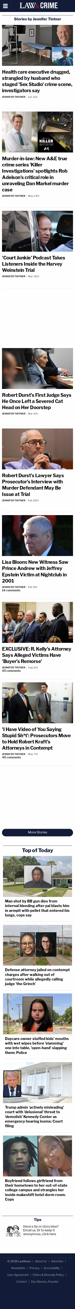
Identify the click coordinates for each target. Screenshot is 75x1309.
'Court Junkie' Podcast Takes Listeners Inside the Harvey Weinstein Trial (33, 264)
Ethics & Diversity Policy (48, 1274)
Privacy (34, 1268)
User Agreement (18, 1274)
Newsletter (18, 1268)
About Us (41, 1261)
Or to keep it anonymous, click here (39, 1232)
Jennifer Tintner (13, 96)
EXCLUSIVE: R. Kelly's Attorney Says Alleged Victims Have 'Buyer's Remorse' (36, 655)
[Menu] (5, 6)
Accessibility (52, 1268)
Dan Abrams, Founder (45, 1281)
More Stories (37, 832)
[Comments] (37, 100)
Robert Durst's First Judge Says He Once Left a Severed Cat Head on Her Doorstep (36, 401)
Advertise (57, 1261)
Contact (21, 1281)
